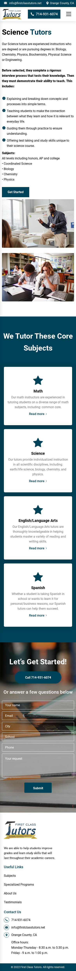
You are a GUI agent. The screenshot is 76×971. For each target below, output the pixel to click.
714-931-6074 (47, 14)
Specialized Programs (19, 884)
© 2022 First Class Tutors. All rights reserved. (38, 967)
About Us (10, 893)
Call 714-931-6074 (38, 677)
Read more (36, 414)
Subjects (10, 876)
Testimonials (13, 902)
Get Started (16, 192)
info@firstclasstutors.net (25, 3)
